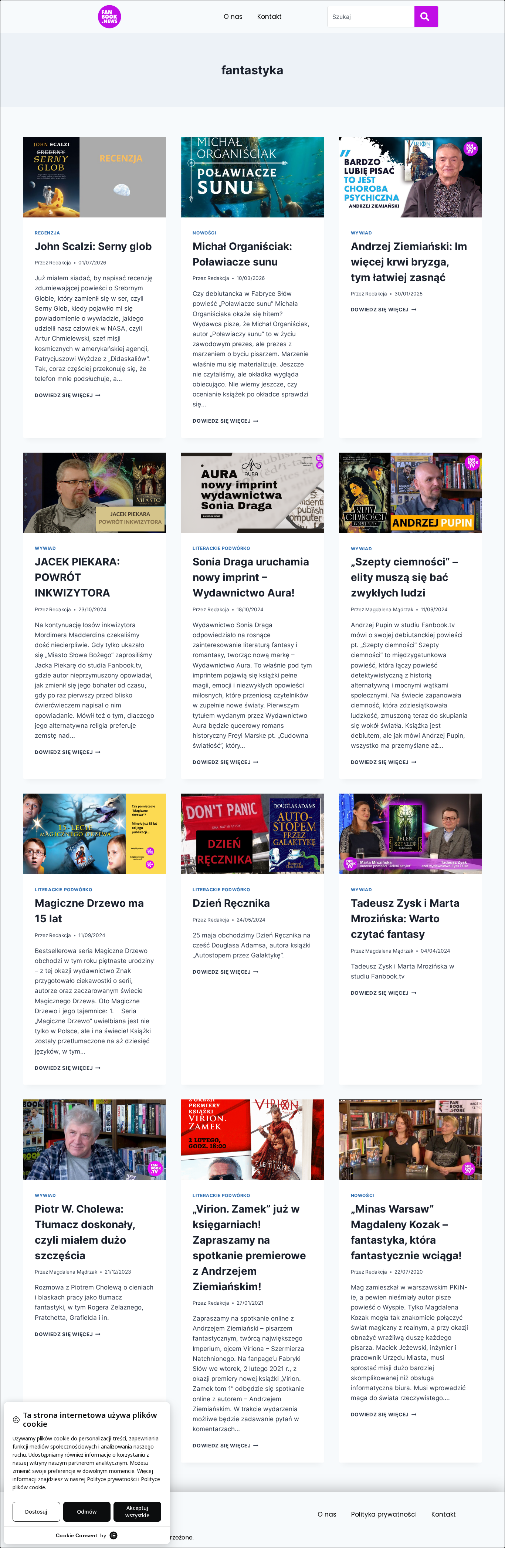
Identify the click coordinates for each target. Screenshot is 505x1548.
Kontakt (269, 16)
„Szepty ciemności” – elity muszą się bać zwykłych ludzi (404, 577)
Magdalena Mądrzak (389, 609)
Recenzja (47, 233)
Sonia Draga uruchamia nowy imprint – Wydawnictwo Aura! (251, 577)
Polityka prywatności (384, 1514)
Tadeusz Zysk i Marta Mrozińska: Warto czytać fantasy (405, 918)
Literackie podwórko (221, 548)
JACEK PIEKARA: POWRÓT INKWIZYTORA (77, 577)
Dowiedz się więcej (68, 395)
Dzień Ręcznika (231, 903)
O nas (233, 16)
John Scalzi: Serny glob (93, 246)
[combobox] (369, 16)
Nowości (204, 233)
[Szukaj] (426, 16)
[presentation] (94, 177)
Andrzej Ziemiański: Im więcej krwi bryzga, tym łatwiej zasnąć (409, 262)
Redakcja (60, 263)
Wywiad (361, 233)
